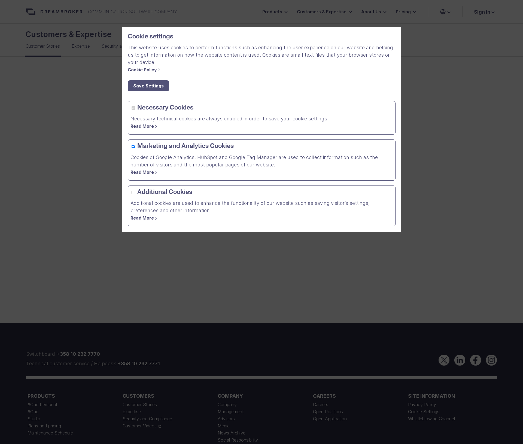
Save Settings (148, 86)
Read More (142, 126)
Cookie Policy (142, 69)
